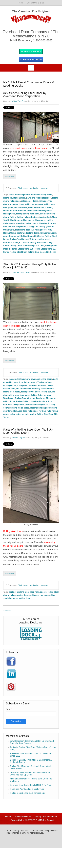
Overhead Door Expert (21, 272)
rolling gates (33, 226)
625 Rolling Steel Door (33, 246)
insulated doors (17, 204)
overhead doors (18, 148)
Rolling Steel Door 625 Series (24, 239)
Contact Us (32, 3)
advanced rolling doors (41, 195)
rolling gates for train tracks (23, 414)
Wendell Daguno (18, 438)
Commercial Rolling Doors (20, 236)
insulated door (20, 207)
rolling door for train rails (39, 411)
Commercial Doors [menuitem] (22, 817)
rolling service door (34, 204)
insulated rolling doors (19, 195)
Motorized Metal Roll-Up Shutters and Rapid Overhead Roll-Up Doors (30, 773)
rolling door (15, 201)
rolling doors (41, 592)
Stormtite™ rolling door (29, 347)
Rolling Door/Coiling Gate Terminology (27, 793)
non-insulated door (37, 207)
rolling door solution (23, 166)
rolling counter (39, 220)
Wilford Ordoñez (18, 101)
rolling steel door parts (19, 395)
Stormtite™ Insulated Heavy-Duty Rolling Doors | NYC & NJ (30, 266)
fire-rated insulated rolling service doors (35, 388)
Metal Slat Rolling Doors (36, 404)
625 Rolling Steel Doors (41, 249)
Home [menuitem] (8, 817)
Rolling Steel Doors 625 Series (42, 252)
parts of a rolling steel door (38, 198)
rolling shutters (31, 217)
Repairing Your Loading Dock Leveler (27, 789)
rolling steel (26, 220)
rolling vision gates (20, 408)
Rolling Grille (9, 214)
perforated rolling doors (28, 233)
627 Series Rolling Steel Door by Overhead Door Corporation (24, 95)
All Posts (7, 611)
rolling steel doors (29, 201)
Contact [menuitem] (50, 820)
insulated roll (45, 217)
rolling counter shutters (14, 198)
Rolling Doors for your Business (30, 398)
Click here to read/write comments (33, 188)
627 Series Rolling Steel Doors (33, 242)
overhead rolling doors (13, 404)
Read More (9, 176)
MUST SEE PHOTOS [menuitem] (34, 820)
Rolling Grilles (16, 217)
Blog (42, 3)
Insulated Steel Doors (19, 249)
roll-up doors (40, 148)
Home (20, 3)
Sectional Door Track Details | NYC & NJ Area (30, 785)
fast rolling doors (39, 230)
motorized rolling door (26, 223)
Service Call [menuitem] (16, 820)
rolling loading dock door (27, 214)
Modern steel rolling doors (39, 210)
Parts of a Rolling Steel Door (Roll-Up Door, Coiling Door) (28, 431)
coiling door (24, 598)
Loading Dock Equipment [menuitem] (45, 817)
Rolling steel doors (13, 531)
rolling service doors (31, 392)
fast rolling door (22, 230)
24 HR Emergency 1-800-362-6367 (31, 40)
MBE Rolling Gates (17, 226)
